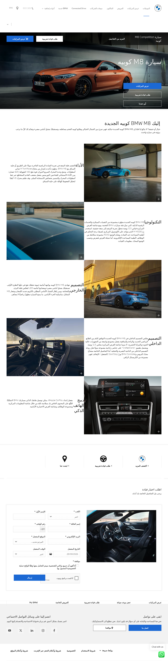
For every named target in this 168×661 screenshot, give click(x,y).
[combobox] (64, 517)
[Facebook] (54, 630)
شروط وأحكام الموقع (19, 650)
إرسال (29, 577)
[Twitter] (21, 630)
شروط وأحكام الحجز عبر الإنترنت (47, 650)
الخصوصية (71, 650)
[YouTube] (9, 630)
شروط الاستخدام (88, 650)
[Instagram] (43, 630)
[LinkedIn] (32, 630)
